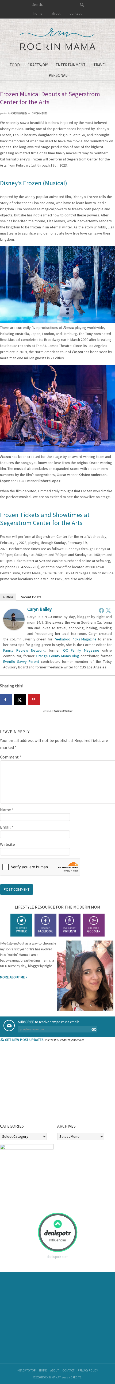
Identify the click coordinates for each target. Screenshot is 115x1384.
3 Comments (39, 113)
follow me (21, 929)
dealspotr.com (57, 1257)
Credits (76, 1377)
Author (8, 597)
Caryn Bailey (39, 609)
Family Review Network (24, 650)
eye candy (69, 929)
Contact (68, 1370)
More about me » (13, 977)
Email (6, 827)
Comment (10, 757)
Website (7, 844)
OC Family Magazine (81, 650)
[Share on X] (20, 699)
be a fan (45, 929)
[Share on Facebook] (6, 699)
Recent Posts (30, 597)
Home (43, 1370)
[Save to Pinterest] (34, 699)
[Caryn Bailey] (14, 628)
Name (7, 809)
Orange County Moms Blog (57, 655)
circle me (93, 929)
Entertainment (63, 711)
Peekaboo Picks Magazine (75, 639)
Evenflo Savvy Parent (21, 661)
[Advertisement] (40, 1084)
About (54, 1370)
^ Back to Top (26, 1370)
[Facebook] (101, 610)
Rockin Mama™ (57, 39)
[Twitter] (108, 610)
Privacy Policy (88, 1370)
